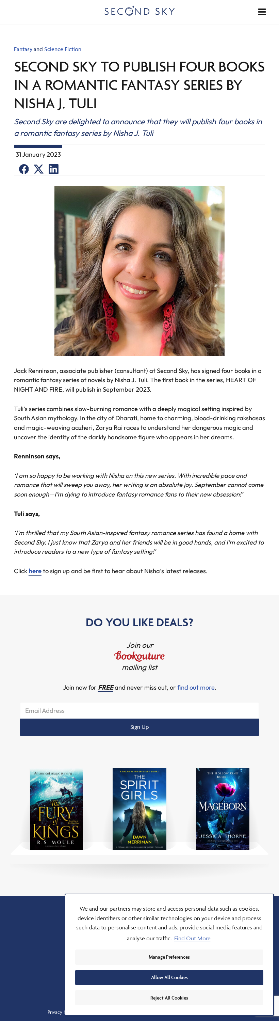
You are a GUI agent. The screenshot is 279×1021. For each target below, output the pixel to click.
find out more (196, 687)
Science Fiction (62, 49)
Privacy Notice (62, 1012)
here (35, 571)
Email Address (45, 710)
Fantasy (23, 49)
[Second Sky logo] (139, 10)
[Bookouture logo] (139, 656)
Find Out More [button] (192, 938)
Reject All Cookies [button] (169, 997)
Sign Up (139, 726)
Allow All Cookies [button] (169, 977)
